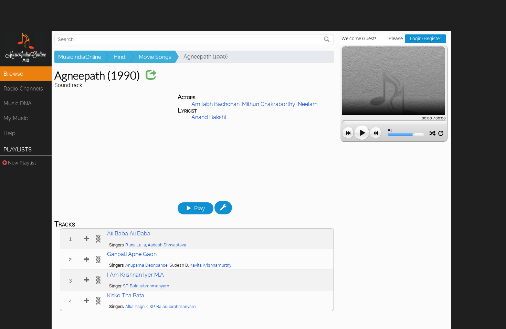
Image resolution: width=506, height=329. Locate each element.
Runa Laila (135, 244)
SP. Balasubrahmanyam (146, 285)
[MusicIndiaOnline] (26, 48)
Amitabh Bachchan (215, 104)
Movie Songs (155, 57)
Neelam (308, 104)
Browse (13, 74)
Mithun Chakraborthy (268, 104)
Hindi (120, 57)
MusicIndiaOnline (79, 57)
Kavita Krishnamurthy (210, 265)
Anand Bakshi (208, 117)
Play (199, 208)
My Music (15, 118)
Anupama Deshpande (146, 265)
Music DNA (17, 103)
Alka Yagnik (136, 306)
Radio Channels (23, 88)
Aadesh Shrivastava (167, 244)
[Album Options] (223, 207)
